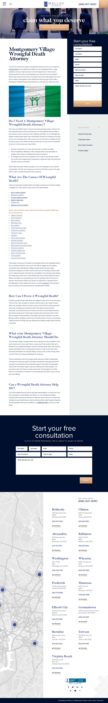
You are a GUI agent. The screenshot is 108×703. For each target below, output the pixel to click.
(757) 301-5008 (57, 668)
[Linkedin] (77, 687)
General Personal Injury (85, 134)
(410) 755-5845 (57, 619)
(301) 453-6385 (84, 521)
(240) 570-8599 (57, 593)
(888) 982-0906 (43, 403)
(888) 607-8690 (87, 4)
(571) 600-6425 (57, 644)
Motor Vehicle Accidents (85, 145)
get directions (56, 526)
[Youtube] (75, 691)
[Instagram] (82, 687)
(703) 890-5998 (84, 595)
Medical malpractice (17, 200)
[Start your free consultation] (103, 4)
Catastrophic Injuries (84, 139)
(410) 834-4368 (84, 644)
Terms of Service (92, 700)
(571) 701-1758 (57, 546)
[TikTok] (80, 691)
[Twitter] (73, 687)
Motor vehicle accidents (18, 193)
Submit (87, 103)
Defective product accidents (19, 205)
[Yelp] (70, 691)
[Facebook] (68, 687)
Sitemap (85, 700)
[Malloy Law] (54, 4)
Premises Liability (83, 150)
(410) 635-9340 (84, 546)
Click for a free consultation (54, 27)
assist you (46, 283)
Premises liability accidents (19, 198)
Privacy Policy (100, 700)
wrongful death (13, 69)
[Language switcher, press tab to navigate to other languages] (11, 4)
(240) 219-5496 (84, 617)
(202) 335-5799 (57, 570)
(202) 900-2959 (84, 570)
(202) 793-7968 (57, 521)
